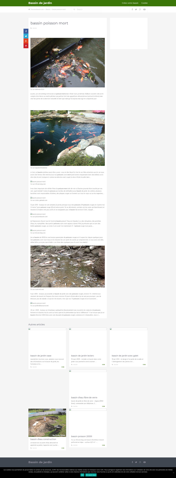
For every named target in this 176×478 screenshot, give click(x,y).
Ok (82, 475)
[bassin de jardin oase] (47, 340)
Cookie (144, 3)
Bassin (48, 9)
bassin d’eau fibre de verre (84, 397)
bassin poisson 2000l (81, 436)
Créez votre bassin (130, 3)
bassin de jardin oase (40, 355)
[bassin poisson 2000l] (88, 421)
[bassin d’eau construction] (47, 423)
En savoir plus (91, 475)
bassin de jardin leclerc (82, 355)
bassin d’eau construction (43, 439)
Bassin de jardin (40, 3)
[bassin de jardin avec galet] (128, 340)
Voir (62, 367)
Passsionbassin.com (37, 9)
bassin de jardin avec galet (125, 355)
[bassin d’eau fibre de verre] (88, 382)
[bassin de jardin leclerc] (88, 340)
